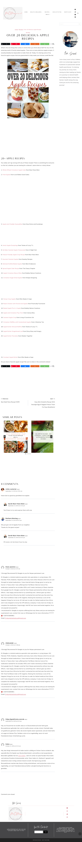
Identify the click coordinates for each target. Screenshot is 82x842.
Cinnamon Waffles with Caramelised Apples (17, 322)
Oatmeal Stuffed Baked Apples (12, 264)
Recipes (28, 32)
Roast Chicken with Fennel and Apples (15, 303)
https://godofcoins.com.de (15, 719)
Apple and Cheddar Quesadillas (12, 224)
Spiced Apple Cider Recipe (10, 268)
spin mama (21, 755)
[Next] (51, 436)
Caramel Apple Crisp (9, 317)
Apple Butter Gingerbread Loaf (13, 331)
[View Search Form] (78, 13)
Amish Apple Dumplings (10, 245)
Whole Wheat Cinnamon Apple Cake (14, 170)
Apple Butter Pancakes (10, 336)
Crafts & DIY (67, 12)
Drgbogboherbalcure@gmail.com (15, 618)
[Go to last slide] (5, 436)
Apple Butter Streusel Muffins (12, 326)
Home (26, 12)
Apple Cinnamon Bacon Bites (12, 273)
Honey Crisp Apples (9, 299)
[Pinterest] (75, 17)
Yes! (46, 831)
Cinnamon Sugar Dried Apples (12, 277)
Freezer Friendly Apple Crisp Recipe (13, 254)
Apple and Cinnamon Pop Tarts (13, 313)
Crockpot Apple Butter (10, 357)
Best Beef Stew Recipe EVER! (10, 400)
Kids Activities (57, 12)
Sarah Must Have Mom (16, 504)
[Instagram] (75, 14)
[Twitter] (75, 12)
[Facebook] (75, 9)
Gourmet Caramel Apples (10, 259)
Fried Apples (6, 174)
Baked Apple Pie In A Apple (12, 308)
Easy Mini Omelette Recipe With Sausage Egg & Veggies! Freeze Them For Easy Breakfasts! (43, 403)
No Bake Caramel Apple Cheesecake (13, 250)
